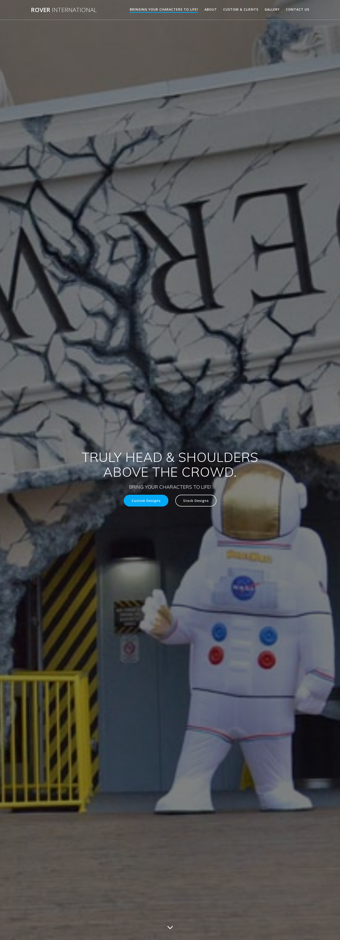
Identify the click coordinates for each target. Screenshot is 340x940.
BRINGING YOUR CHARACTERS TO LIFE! (164, 9)
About (210, 9)
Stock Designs (196, 500)
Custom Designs (146, 500)
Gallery (272, 9)
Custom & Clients (240, 9)
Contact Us (297, 9)
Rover (64, 10)
